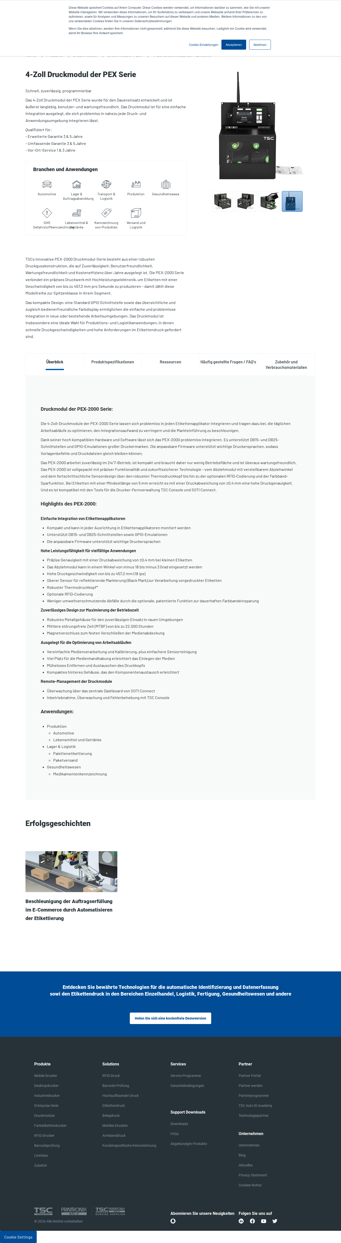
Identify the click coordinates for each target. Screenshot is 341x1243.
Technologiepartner (254, 1116)
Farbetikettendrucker (50, 1126)
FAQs (174, 1134)
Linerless (41, 1155)
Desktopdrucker (46, 1086)
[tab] (55, 362)
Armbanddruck (114, 1136)
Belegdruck (111, 1116)
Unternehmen (249, 1145)
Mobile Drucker (45, 1076)
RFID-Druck (111, 1076)
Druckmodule (44, 1116)
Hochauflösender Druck (120, 1096)
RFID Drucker (44, 1136)
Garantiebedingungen (187, 1086)
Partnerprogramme (254, 1096)
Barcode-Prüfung (115, 1086)
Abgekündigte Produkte (188, 1144)
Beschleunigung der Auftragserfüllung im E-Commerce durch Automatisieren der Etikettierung (69, 909)
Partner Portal (250, 1076)
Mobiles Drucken (115, 1126)
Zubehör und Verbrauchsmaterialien (286, 364)
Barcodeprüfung (47, 1145)
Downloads (179, 1124)
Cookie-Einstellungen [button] (203, 44)
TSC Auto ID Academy (255, 1106)
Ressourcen (170, 361)
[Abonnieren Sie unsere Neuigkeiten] (172, 1221)
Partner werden (251, 1086)
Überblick (54, 361)
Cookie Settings (18, 1237)
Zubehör (40, 1165)
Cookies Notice (250, 1185)
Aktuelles (246, 1165)
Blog (242, 1155)
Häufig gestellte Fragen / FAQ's (228, 361)
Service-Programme (185, 1076)
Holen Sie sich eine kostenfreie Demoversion (170, 1018)
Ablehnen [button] (260, 44)
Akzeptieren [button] (234, 44)
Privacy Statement (253, 1175)
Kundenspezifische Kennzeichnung (129, 1145)
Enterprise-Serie (46, 1106)
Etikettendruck (113, 1106)
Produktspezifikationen (112, 361)
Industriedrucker (47, 1096)
